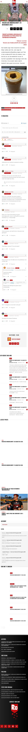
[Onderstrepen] (6, 132)
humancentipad (8, 107)
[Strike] (7, 132)
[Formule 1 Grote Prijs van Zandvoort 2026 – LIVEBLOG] (14, 502)
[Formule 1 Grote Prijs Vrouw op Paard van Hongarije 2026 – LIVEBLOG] (5, 585)
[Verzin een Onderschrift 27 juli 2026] (5, 574)
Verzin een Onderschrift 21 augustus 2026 (17, 398)
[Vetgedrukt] (2, 132)
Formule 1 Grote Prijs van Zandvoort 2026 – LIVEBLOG (13, 514)
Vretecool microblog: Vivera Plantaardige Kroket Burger (13, 662)
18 (26, 362)
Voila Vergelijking (5, 683)
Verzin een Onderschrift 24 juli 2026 (18, 620)
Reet (6, 157)
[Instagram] (13, 343)
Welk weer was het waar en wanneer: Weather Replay (11, 489)
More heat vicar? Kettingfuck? (7, 693)
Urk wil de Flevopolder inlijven (8, 651)
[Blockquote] (12, 132)
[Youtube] (18, 343)
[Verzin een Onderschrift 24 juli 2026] (5, 620)
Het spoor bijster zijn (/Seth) (7, 647)
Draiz (6, 255)
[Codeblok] (14, 132)
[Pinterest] (17, 28)
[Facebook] (11, 28)
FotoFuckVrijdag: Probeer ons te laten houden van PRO (13, 691)
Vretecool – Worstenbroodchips (8, 658)
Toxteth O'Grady (11, 268)
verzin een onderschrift (6, 109)
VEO (3, 20)
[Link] (16, 132)
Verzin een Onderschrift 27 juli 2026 (18, 575)
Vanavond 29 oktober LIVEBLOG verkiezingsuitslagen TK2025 (14, 679)
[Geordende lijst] (9, 132)
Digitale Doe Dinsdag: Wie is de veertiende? (10, 697)
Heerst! (3, 487)
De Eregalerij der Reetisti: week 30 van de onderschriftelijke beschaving (18, 598)
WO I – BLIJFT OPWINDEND (6, 649)
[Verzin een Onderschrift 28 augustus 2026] (4, 361)
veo (24, 107)
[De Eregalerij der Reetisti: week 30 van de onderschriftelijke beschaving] (5, 597)
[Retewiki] (16, 726)
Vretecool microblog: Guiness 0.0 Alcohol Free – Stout (13, 660)
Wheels (3, 512)
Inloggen (24, 123)
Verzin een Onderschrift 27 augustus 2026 (18, 377)
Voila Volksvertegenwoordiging (8, 681)
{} (17, 132)
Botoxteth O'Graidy (13, 362)
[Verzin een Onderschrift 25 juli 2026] (5, 608)
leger (13, 107)
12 (26, 379)
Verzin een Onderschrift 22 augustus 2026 (18, 387)
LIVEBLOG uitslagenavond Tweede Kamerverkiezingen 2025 (13, 677)
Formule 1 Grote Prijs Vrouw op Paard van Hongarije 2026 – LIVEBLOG (18, 586)
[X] (14, 28)
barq (6, 241)
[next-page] (4, 627)
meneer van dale (19, 107)
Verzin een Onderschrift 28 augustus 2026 (18, 361)
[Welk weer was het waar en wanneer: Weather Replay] (14, 477)
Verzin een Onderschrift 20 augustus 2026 (18, 407)
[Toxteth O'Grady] (9, 339)
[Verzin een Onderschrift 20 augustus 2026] (4, 408)
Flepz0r (7, 144)
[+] (19, 132)
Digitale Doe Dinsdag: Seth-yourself (9, 695)
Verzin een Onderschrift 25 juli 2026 (18, 609)
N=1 (6, 313)
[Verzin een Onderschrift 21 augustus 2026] (4, 398)
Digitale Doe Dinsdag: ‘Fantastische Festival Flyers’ (12, 689)
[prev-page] (2, 627)
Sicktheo (7, 210)
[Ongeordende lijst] (11, 132)
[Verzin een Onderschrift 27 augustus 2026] (4, 378)
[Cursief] (4, 132)
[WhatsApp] (21, 28)
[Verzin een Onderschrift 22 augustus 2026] (4, 387)
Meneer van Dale (22, 41)
